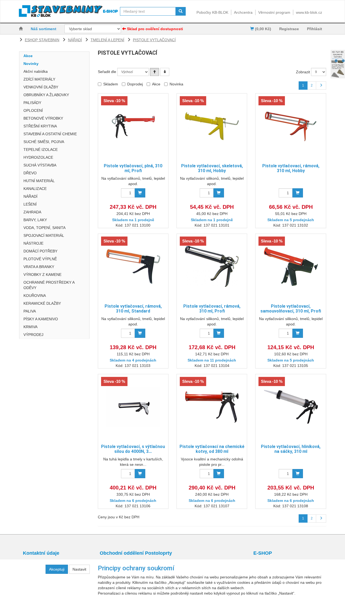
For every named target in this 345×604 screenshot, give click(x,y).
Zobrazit (303, 72)
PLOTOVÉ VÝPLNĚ (40, 259)
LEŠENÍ (30, 204)
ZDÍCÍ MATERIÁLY (39, 79)
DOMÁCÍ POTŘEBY (40, 251)
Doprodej (135, 84)
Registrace (289, 29)
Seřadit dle (107, 72)
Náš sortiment (43, 29)
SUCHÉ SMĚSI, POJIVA (43, 142)
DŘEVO (30, 173)
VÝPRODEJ (33, 334)
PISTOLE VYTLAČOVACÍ (154, 40)
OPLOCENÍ (33, 110)
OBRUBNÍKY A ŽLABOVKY (46, 95)
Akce (28, 56)
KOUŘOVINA (34, 295)
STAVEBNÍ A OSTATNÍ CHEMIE (50, 134)
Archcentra (243, 12)
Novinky (31, 63)
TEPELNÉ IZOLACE (40, 149)
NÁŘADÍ (75, 40)
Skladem (110, 84)
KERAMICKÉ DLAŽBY (42, 303)
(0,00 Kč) (262, 29)
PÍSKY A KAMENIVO (40, 319)
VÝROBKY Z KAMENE (42, 274)
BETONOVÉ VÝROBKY (43, 118)
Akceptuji (56, 569)
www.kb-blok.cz (309, 12)
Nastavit (79, 569)
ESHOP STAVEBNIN (42, 40)
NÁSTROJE (33, 243)
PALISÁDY (32, 102)
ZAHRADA (32, 212)
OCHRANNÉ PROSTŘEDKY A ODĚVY (48, 285)
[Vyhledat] (180, 11)
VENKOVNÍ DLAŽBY (40, 87)
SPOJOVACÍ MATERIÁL (43, 235)
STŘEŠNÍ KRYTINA (40, 126)
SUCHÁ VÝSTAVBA (39, 165)
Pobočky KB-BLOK (212, 12)
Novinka (176, 84)
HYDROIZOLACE (38, 157)
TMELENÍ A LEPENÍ (107, 40)
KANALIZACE (35, 188)
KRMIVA (30, 327)
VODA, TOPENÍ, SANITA (44, 227)
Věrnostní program (274, 12)
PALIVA (29, 311)
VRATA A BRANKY (38, 267)
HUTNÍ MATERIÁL (39, 181)
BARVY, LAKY (35, 220)
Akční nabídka (35, 71)
